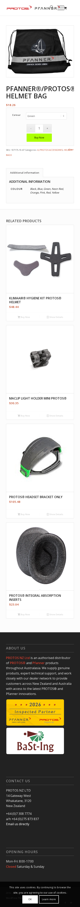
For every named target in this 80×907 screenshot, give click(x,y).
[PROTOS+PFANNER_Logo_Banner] (33, 8)
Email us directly (17, 824)
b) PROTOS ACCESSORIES (50, 149)
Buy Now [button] (25, 317)
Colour (16, 114)
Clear (71, 149)
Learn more (49, 899)
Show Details (56, 317)
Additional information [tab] (24, 172)
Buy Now (39, 137)
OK (30, 899)
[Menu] (59, 8)
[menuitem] (50, 8)
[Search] (50, 8)
